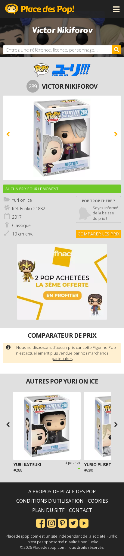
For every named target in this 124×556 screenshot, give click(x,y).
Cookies (98, 501)
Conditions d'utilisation (50, 501)
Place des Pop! (40, 9)
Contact (80, 510)
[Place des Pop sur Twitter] (73, 522)
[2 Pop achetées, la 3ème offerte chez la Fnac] (62, 282)
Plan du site (48, 510)
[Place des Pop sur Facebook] (40, 522)
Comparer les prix (98, 234)
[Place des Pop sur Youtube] (83, 522)
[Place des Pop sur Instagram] (51, 522)
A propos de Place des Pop (62, 491)
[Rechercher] (116, 49)
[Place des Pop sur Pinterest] (62, 522)
